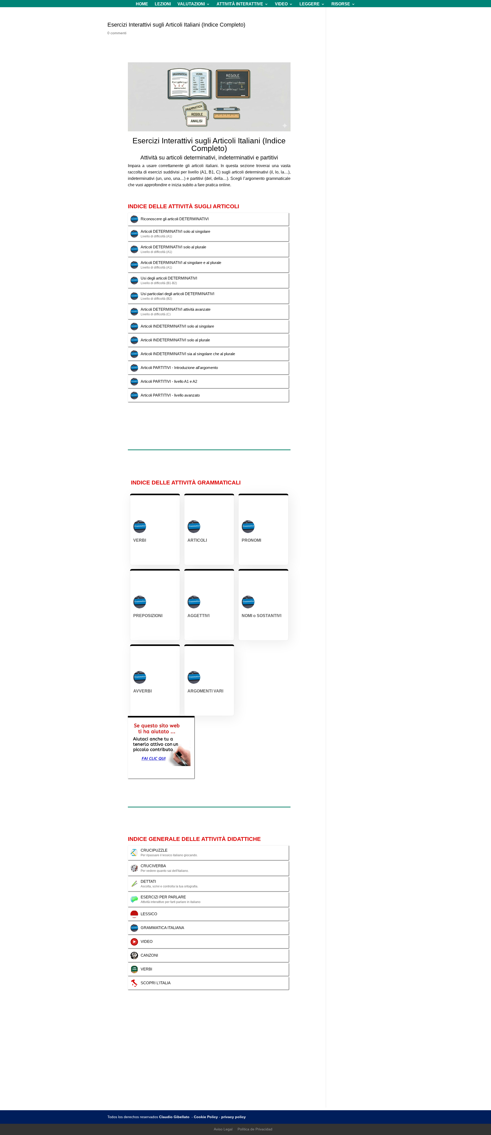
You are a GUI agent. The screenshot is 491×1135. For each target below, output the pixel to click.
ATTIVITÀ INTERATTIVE (240, 4)
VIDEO (281, 4)
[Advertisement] (245, 1072)
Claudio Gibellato (175, 1117)
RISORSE (340, 4)
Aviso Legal (223, 1129)
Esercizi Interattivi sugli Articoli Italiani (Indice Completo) (176, 24)
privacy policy (233, 1117)
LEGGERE (309, 4)
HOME (142, 4)
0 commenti (116, 33)
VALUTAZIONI (191, 4)
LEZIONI (163, 4)
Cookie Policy (206, 1117)
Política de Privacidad (255, 1129)
